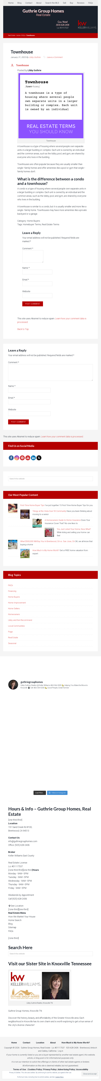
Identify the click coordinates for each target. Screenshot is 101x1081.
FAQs (23, 35)
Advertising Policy (66, 1069)
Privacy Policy (49, 1069)
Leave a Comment (54, 57)
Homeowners (14, 614)
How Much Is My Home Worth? (46, 550)
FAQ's (10, 585)
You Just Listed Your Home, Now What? (74, 529)
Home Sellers (14, 608)
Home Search (14, 920)
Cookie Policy (59, 1077)
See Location (17, 905)
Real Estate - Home (14, 35)
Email (25, 279)
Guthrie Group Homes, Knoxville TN (25, 1011)
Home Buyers (14, 597)
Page (10, 632)
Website (26, 291)
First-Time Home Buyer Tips (32, 505)
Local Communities (16, 626)
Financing (12, 591)
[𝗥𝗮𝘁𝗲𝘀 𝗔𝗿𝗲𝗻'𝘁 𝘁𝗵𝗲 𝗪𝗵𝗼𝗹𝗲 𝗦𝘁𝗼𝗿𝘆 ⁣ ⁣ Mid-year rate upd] (50, 716)
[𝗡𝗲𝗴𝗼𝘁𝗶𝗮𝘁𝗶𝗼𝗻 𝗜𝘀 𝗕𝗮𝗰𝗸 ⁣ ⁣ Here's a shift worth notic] (50, 765)
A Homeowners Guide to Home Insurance (63, 520)
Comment (27, 248)
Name (26, 268)
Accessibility (82, 1069)
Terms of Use (19, 1069)
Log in (60, 1051)
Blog (10, 923)
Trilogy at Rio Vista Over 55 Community (49, 511)
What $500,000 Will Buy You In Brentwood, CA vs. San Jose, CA (47, 541)
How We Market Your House (21, 916)
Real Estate (13, 637)
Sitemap (12, 927)
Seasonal (12, 643)
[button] (50, 65)
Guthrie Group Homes (43, 10)
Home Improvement (17, 603)
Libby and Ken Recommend (20, 620)
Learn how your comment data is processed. (62, 436)
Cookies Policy (35, 1069)
